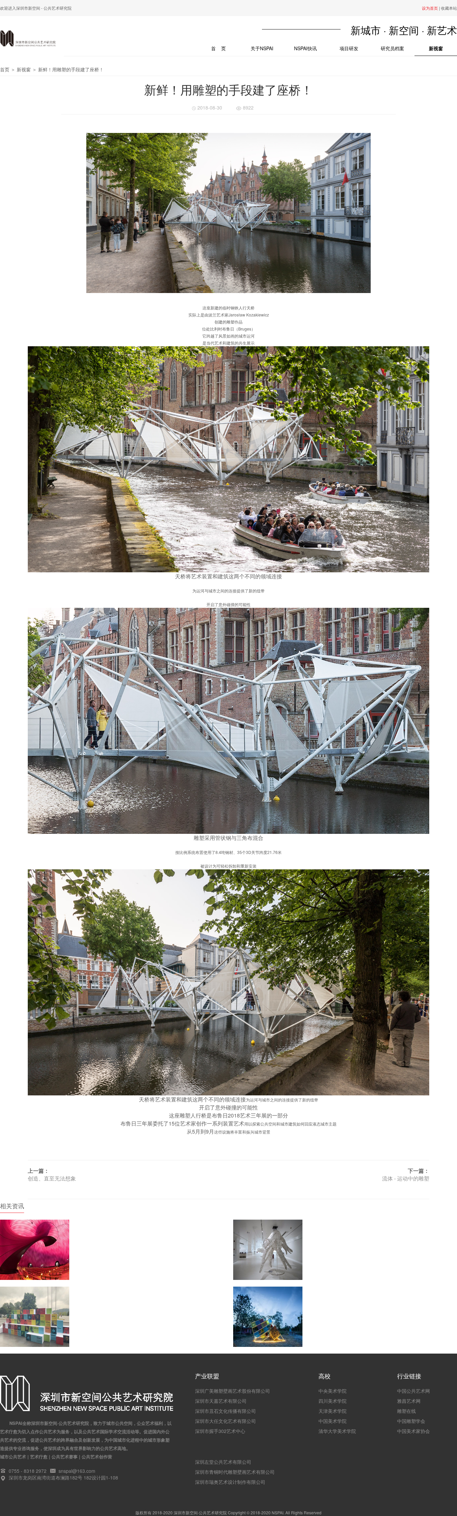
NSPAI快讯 (305, 48)
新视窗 (436, 48)
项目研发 (349, 48)
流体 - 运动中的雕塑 (405, 1178)
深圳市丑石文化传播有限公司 (225, 1410)
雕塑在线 (406, 1410)
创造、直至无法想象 (52, 1178)
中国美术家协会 (413, 1431)
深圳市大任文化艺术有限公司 (225, 1421)
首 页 (225, 48)
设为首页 (430, 8)
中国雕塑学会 (411, 1421)
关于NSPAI (262, 48)
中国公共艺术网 (413, 1390)
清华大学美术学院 (337, 1431)
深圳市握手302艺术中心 (220, 1431)
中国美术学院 (332, 1421)
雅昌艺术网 (409, 1400)
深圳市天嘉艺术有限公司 (221, 1400)
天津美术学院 (332, 1410)
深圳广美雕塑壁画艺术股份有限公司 (232, 1390)
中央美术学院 (332, 1390)
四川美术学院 (332, 1400)
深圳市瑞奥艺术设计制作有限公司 (230, 1481)
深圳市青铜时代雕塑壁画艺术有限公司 (235, 1471)
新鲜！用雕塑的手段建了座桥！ (71, 69)
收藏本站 (449, 8)
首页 (4, 69)
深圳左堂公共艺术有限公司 (223, 1461)
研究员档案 (392, 48)
